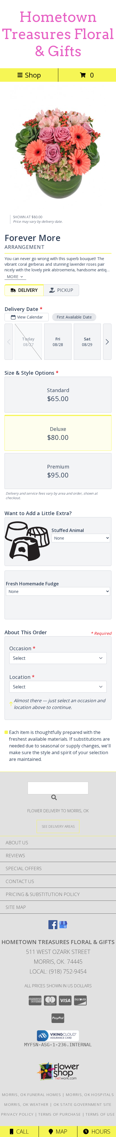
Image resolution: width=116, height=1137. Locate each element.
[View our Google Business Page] (63, 927)
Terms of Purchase (59, 1114)
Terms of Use (100, 1114)
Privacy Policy (17, 1114)
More (12, 276)
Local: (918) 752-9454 (58, 971)
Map (60, 1131)
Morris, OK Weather (26, 1104)
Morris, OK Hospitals (90, 1094)
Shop (33, 74)
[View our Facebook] (52, 927)
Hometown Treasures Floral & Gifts (58, 34)
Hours (99, 1131)
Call (21, 1131)
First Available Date (74, 317)
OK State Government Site (82, 1104)
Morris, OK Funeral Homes (31, 1094)
